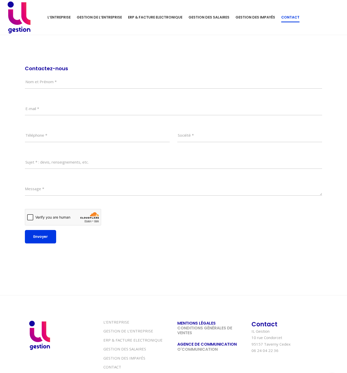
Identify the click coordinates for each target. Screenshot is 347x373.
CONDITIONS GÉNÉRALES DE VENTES (204, 330)
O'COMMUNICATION (197, 349)
